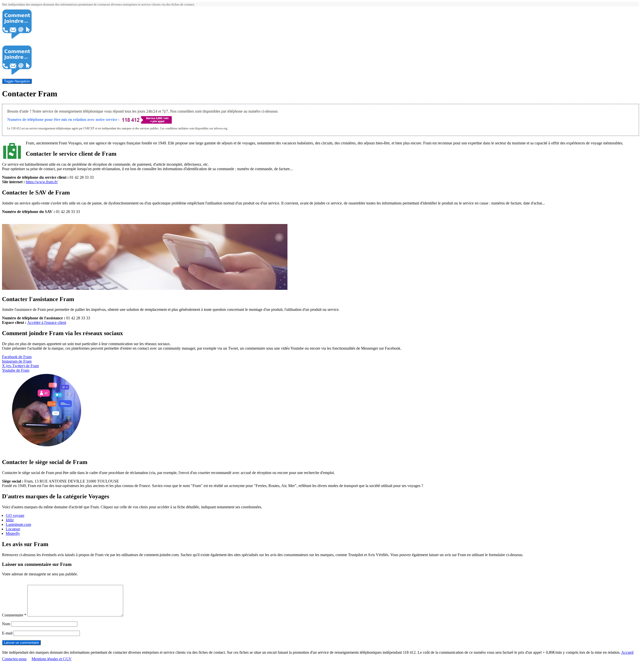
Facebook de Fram (17, 357)
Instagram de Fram (17, 361)
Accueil (627, 652)
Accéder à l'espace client (46, 322)
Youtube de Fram (15, 370)
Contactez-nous (14, 659)
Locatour (13, 529)
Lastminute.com (18, 524)
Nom (6, 624)
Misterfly (13, 533)
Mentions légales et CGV (52, 659)
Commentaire (14, 615)
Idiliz (10, 520)
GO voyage (15, 515)
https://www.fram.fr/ (42, 182)
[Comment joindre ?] (17, 38)
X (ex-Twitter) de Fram (20, 366)
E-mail (7, 633)
